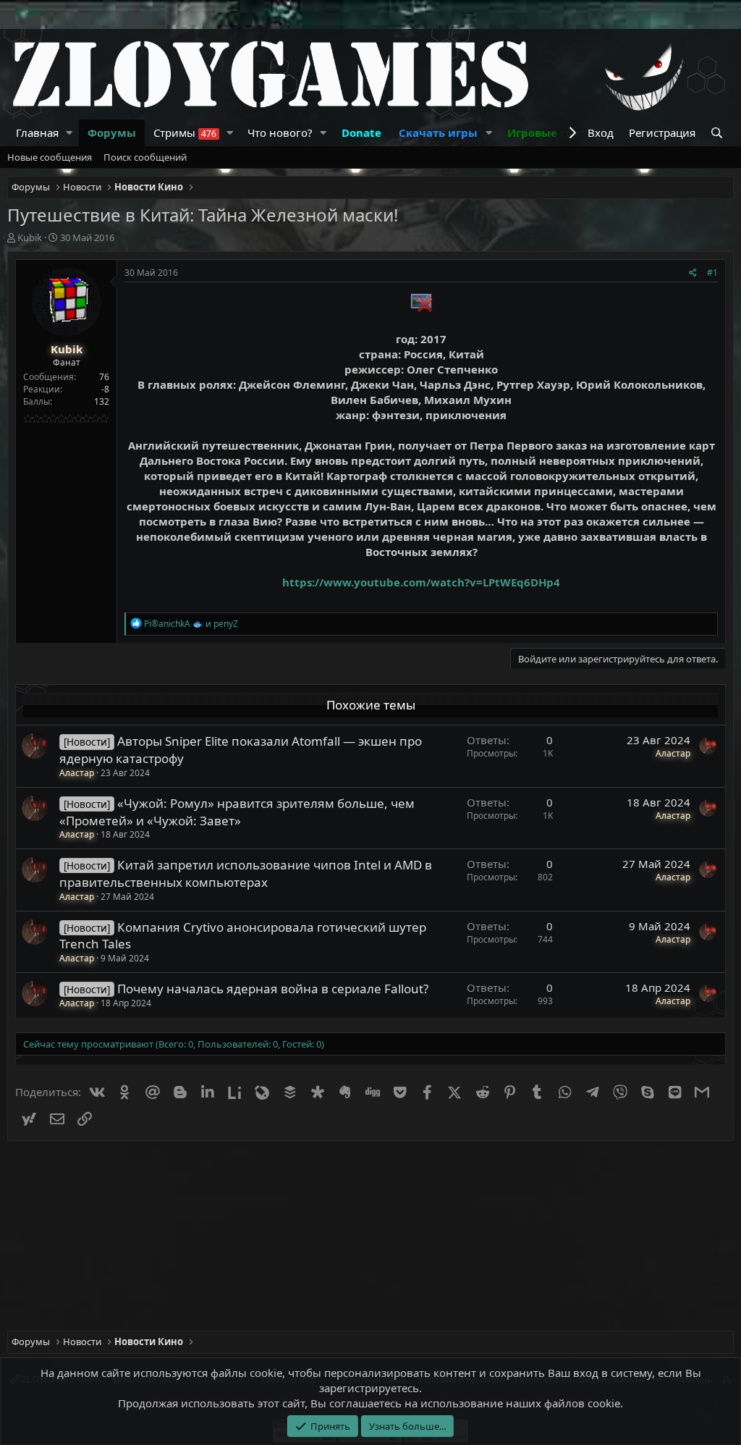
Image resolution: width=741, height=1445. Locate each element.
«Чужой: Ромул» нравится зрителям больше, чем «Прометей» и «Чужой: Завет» (237, 812)
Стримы (184, 132)
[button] (69, 132)
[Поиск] (718, 132)
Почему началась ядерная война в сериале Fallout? (272, 988)
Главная (37, 132)
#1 (712, 272)
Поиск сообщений (145, 157)
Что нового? (280, 132)
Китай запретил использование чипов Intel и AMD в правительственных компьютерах (245, 873)
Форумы (112, 132)
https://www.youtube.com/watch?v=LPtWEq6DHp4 (421, 582)
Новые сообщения (49, 157)
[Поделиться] (693, 273)
